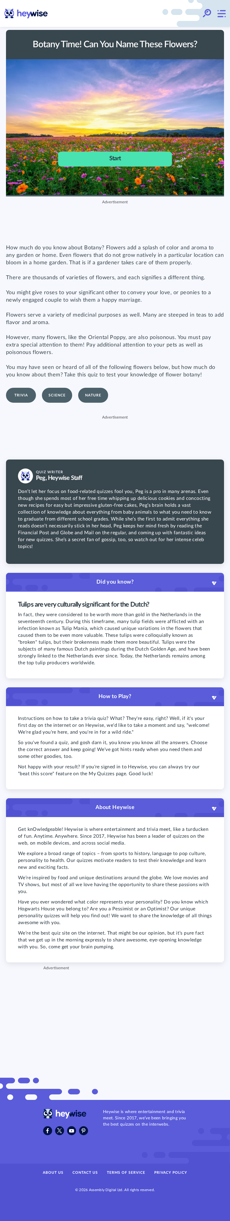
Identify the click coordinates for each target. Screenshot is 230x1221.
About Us (53, 1172)
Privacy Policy (170, 1172)
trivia (21, 395)
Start (115, 158)
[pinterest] (83, 1130)
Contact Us (85, 1172)
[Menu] (221, 13)
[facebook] (47, 1130)
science (57, 395)
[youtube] (71, 1130)
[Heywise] (65, 1117)
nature (93, 395)
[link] (26, 14)
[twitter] (59, 1130)
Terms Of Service (126, 1172)
